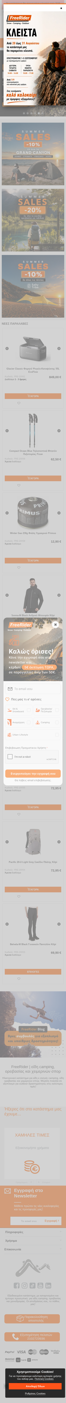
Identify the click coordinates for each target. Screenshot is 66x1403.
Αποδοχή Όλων (35, 1386)
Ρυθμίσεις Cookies (35, 1393)
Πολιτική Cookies (44, 1378)
